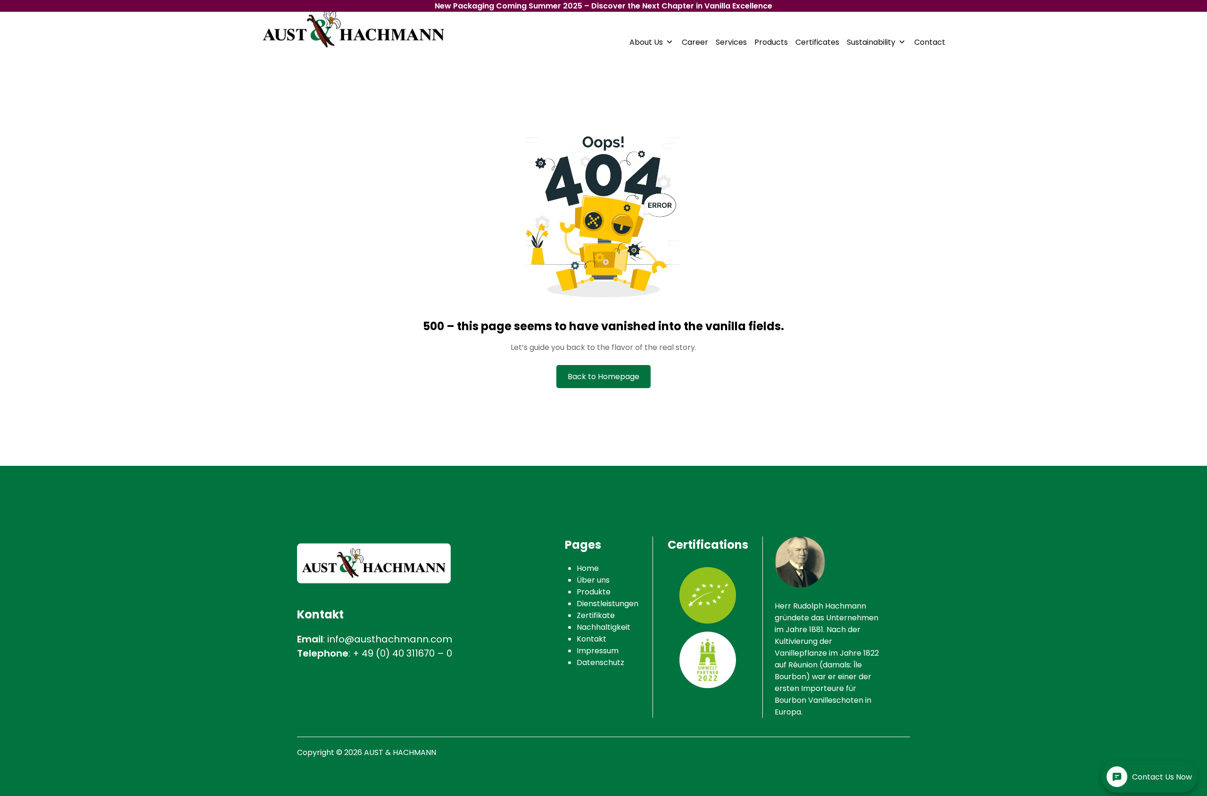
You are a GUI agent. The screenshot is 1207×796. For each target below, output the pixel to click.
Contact (929, 42)
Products (771, 42)
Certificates (817, 42)
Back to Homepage (603, 376)
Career (695, 42)
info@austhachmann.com (389, 639)
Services (731, 42)
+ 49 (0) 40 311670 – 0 (402, 653)
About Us (646, 42)
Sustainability (871, 42)
